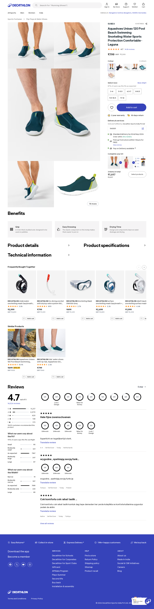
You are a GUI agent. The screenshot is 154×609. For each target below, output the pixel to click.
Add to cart (30, 318)
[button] (12, 13)
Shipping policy (92, 563)
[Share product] (146, 24)
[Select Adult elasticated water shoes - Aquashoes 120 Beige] (111, 75)
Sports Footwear (15, 19)
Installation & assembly (63, 586)
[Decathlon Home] (19, 5)
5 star (140, 387)
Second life (57, 578)
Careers (121, 567)
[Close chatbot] (132, 599)
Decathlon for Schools (62, 555)
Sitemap (89, 567)
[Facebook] (10, 564)
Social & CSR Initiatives (128, 563)
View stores (117, 145)
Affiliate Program (60, 571)
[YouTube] (23, 564)
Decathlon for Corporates (64, 559)
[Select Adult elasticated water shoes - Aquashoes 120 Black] (134, 67)
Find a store (90, 555)
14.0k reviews (130, 49)
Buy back (56, 582)
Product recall (91, 571)
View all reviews (47, 523)
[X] (17, 564)
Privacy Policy (37, 599)
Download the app (19, 551)
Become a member (19, 556)
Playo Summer (59, 575)
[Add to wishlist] (112, 107)
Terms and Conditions (17, 599)
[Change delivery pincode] (142, 128)
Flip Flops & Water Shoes (36, 19)
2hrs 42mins (127, 137)
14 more (93, 204)
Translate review (48, 442)
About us (121, 555)
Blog (119, 571)
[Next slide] (144, 267)
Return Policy (91, 559)
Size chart (142, 83)
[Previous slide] (139, 267)
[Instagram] (30, 564)
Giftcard (56, 567)
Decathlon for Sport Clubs (64, 563)
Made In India (123, 559)
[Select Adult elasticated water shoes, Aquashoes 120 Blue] (142, 67)
